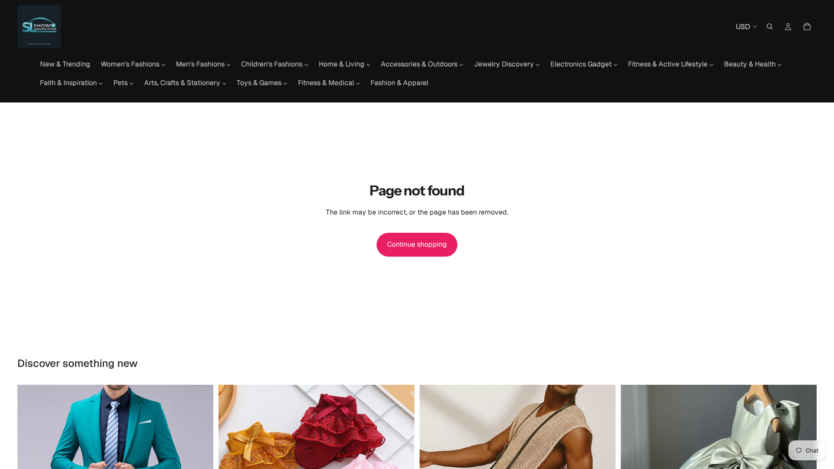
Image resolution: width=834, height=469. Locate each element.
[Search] (769, 26)
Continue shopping (417, 244)
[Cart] (807, 26)
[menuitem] (65, 64)
